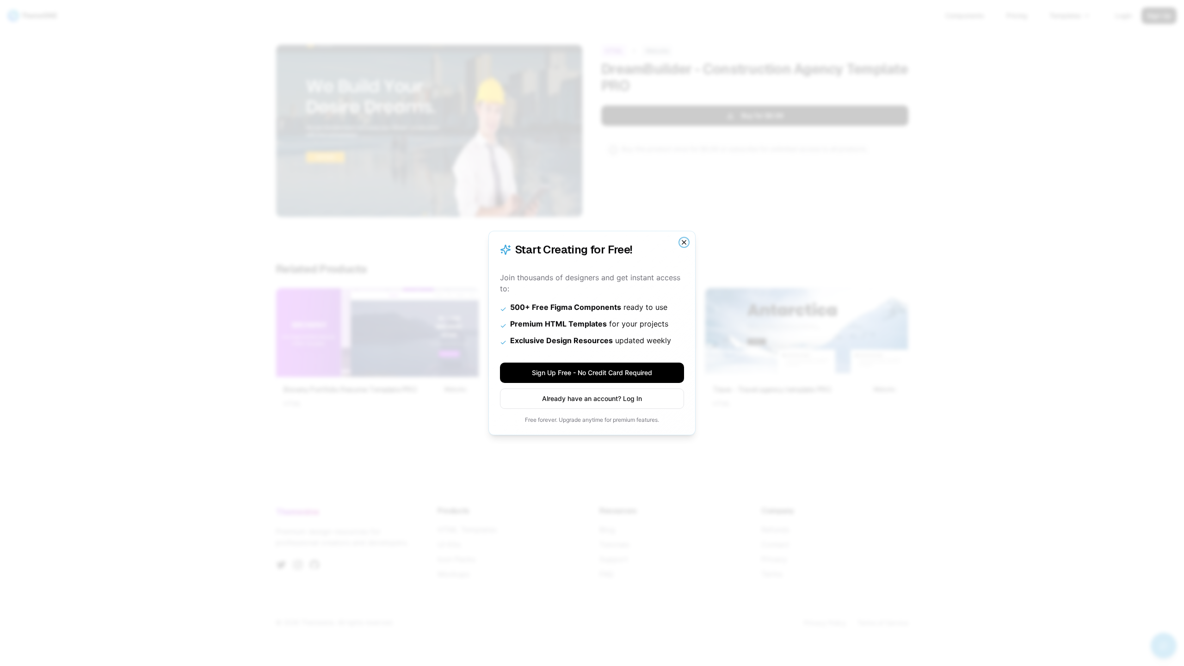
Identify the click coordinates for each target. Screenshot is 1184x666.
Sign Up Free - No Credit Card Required (592, 372)
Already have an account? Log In (592, 398)
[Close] (684, 242)
